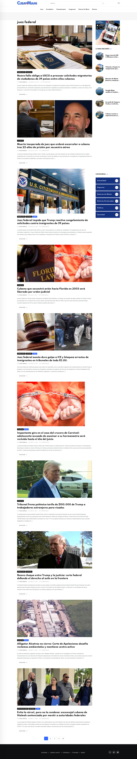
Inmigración (72, 9)
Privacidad (75, 748)
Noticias (94, 9)
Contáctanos (66, 748)
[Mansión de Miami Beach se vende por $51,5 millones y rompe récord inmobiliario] (100, 80)
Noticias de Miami (83, 9)
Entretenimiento (61, 9)
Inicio (41, 9)
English (83, 748)
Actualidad (49, 9)
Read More (22, 94)
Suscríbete (44, 748)
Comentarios (46, 82)
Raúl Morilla (23, 82)
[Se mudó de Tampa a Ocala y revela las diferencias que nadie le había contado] (100, 104)
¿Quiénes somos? (55, 748)
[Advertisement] (107, 146)
